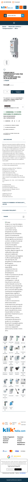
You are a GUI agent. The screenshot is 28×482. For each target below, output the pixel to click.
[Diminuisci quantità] (5, 91)
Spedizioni (6, 439)
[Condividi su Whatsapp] (14, 121)
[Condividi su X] (16, 121)
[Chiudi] (23, 216)
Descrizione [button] (8, 139)
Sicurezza (20, 437)
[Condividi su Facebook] (12, 121)
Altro (16, 28)
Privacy (19, 440)
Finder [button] (6, 216)
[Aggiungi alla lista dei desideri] (4, 70)
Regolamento (21, 442)
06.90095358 (23, 473)
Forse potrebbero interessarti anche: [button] (13, 203)
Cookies (19, 439)
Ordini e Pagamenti (8, 437)
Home (4, 26)
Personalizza (10, 469)
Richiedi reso (21, 444)
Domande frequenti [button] (9, 210)
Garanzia (5, 440)
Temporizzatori (7, 28)
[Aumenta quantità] (9, 91)
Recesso (5, 442)
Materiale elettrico (15, 26)
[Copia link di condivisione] (19, 121)
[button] (5, 15)
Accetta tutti (18, 469)
